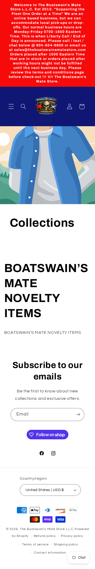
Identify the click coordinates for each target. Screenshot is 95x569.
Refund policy (45, 536)
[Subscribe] (78, 414)
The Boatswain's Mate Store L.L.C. (47, 529)
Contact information (50, 552)
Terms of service (35, 544)
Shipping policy (66, 544)
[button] (11, 106)
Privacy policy (72, 536)
